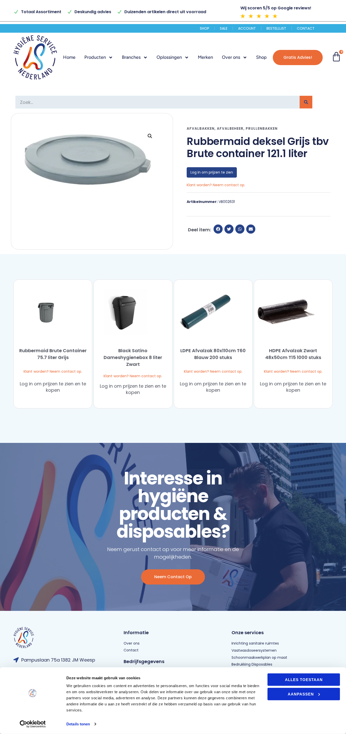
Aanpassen (301, 694)
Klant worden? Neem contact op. (53, 371)
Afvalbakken (201, 128)
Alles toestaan (304, 679)
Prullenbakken (262, 128)
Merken (205, 57)
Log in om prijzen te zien (211, 172)
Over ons (231, 57)
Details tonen (78, 724)
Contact (306, 28)
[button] (150, 136)
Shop (204, 28)
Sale (223, 28)
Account (247, 28)
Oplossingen (169, 57)
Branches (131, 57)
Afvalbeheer (230, 128)
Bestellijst (276, 28)
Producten (95, 57)
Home (69, 57)
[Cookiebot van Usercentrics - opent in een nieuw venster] (33, 724)
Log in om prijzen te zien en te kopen (53, 387)
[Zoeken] (306, 102)
